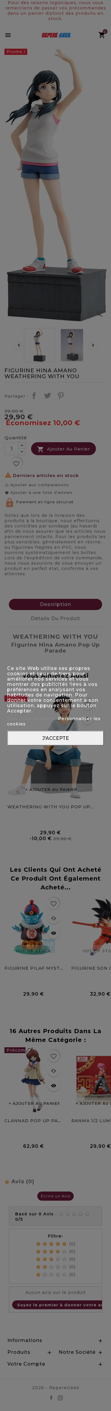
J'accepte (55, 738)
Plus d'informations (31, 718)
